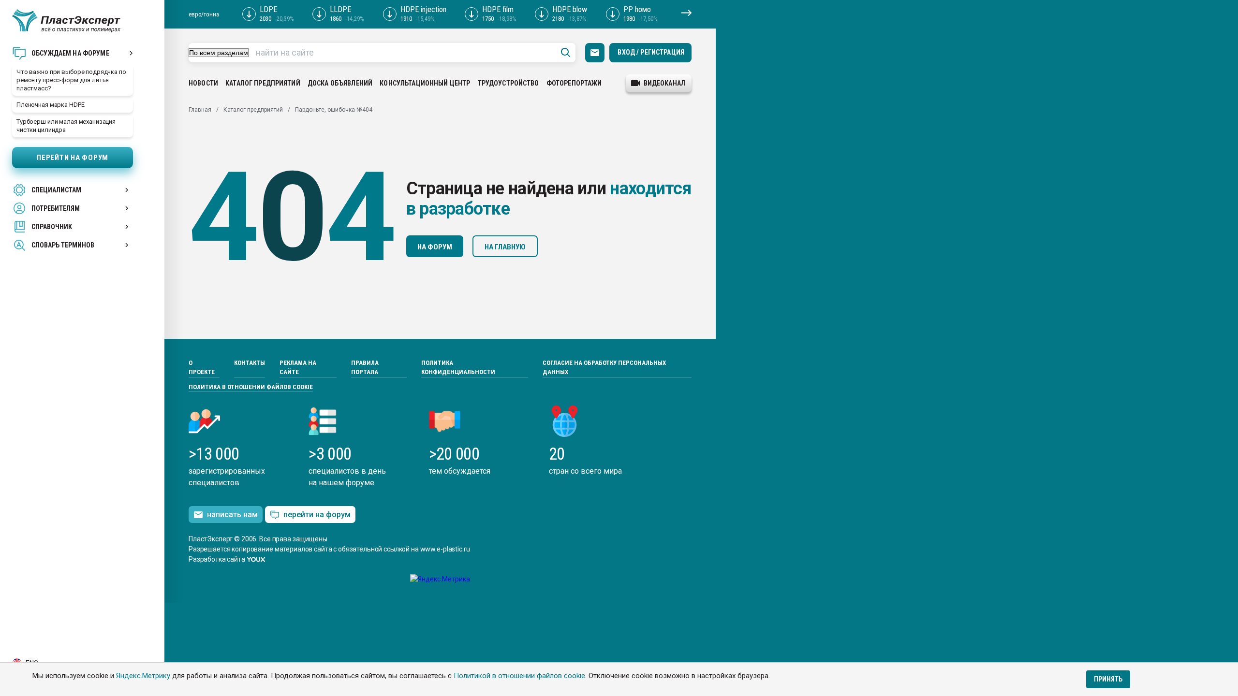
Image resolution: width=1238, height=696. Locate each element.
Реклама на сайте (298, 367)
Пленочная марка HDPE (50, 104)
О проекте (202, 367)
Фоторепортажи (574, 83)
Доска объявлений (340, 83)
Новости (203, 83)
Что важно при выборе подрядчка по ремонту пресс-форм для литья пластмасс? (71, 80)
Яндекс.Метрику (143, 675)
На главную (505, 247)
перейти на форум (317, 514)
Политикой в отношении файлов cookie (519, 675)
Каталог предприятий (262, 83)
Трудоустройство (508, 83)
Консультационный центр (425, 83)
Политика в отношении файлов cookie (251, 387)
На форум (434, 247)
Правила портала (365, 367)
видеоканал (664, 83)
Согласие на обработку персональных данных (604, 367)
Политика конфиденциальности (458, 367)
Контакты (249, 362)
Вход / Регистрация (651, 52)
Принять (1108, 679)
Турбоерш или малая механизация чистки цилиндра (66, 125)
